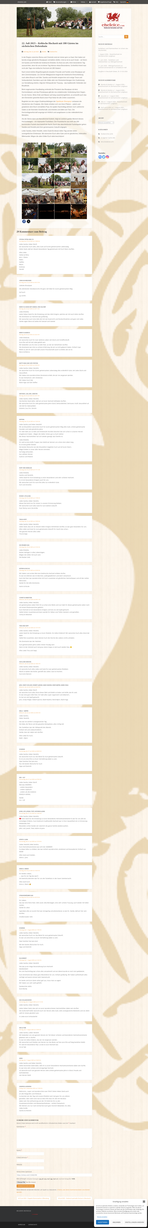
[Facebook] (100, 157)
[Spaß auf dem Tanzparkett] (30, 211)
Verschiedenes (106, 142)
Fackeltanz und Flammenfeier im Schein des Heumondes (113, 49)
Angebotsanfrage (105, 2)
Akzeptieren (102, 1222)
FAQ (116, 2)
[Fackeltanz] (62, 211)
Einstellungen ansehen (134, 1222)
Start (50, 2)
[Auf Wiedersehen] (79, 211)
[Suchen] (126, 36)
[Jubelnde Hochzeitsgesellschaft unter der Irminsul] (62, 180)
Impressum (21, 1224)
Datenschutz (32, 1224)
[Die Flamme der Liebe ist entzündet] (46, 165)
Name (19, 1150)
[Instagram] (107, 157)
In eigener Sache (106, 138)
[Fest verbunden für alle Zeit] (46, 180)
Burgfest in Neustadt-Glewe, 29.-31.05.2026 (112, 71)
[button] (144, 1202)
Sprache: (123, 2)
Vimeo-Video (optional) (24, 1172)
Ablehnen (116, 1222)
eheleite (44, 52)
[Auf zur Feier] (79, 180)
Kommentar (21, 1127)
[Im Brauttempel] (30, 165)
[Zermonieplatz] (79, 150)
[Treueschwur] (79, 165)
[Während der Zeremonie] (62, 165)
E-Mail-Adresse (22, 1157)
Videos (82, 2)
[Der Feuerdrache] (46, 211)
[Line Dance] (62, 196)
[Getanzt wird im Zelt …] (30, 196)
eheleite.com (22, 2)
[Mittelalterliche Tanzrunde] (79, 196)
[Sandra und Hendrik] (30, 150)
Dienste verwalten (102, 1217)
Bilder (74, 2)
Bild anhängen (46, 1179)
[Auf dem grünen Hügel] (30, 180)
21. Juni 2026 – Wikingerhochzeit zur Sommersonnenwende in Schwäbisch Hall (112, 66)
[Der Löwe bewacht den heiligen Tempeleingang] (46, 150)
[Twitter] (103, 157)
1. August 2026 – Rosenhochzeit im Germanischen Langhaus (110, 55)
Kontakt (93, 2)
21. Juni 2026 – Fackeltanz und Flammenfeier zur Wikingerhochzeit (110, 61)
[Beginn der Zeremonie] (62, 150)
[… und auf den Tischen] (46, 196)
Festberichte (53, 52)
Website (19, 1164)
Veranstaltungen (61, 2)
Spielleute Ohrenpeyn (64, 101)
